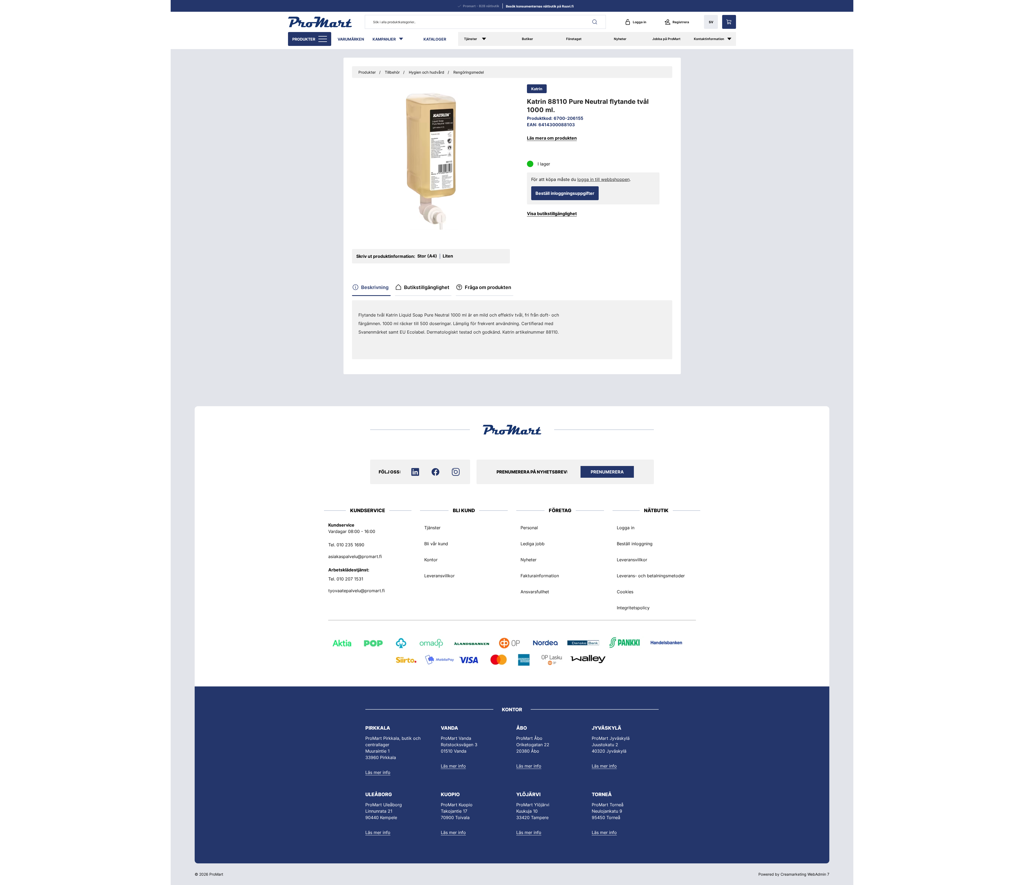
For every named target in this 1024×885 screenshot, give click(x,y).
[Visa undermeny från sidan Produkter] (323, 39)
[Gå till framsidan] (320, 22)
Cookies (625, 591)
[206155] (431, 161)
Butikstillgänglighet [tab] (426, 287)
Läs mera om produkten (552, 138)
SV (711, 22)
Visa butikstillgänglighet (552, 213)
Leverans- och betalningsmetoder (651, 575)
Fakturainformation (540, 575)
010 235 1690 (350, 544)
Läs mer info (377, 772)
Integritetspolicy (633, 607)
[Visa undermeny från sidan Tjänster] (491, 39)
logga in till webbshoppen (603, 179)
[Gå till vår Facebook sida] (435, 472)
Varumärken (351, 39)
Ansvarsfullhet (535, 591)
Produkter (303, 39)
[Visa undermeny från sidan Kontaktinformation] (732, 39)
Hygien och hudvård (426, 72)
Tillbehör (392, 72)
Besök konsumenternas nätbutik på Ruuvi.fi (540, 6)
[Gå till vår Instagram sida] (456, 472)
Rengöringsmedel (468, 72)
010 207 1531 (350, 579)
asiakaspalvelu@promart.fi (355, 556)
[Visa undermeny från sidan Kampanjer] (404, 39)
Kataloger (434, 39)
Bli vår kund (436, 543)
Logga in (639, 22)
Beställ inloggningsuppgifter (564, 193)
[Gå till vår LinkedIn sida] (415, 472)
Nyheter (620, 39)
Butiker (527, 39)
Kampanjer (384, 39)
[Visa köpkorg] (729, 22)
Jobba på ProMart (666, 39)
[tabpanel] (465, 328)
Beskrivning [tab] (375, 287)
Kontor (431, 559)
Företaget (574, 39)
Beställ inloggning (635, 543)
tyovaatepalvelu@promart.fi (356, 590)
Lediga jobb (533, 543)
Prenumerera (607, 472)
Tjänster (470, 39)
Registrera (681, 22)
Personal (529, 527)
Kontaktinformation (709, 39)
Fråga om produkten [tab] (488, 287)
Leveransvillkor (439, 575)
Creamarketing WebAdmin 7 (805, 874)
